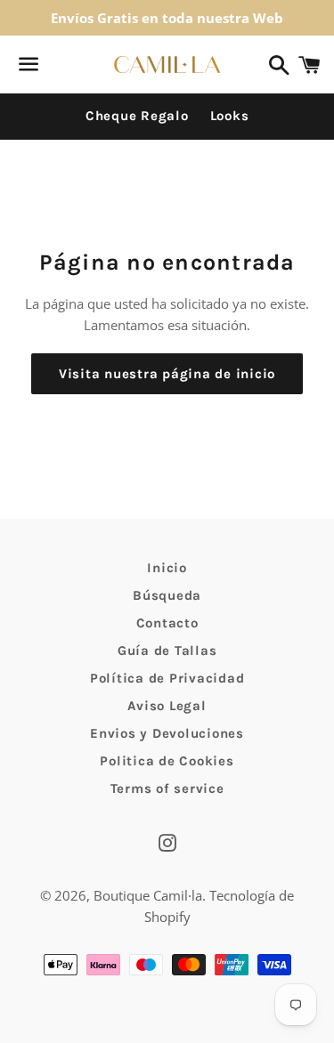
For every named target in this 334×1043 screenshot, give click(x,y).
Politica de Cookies (166, 761)
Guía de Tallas (167, 651)
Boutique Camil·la (148, 895)
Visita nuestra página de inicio (167, 374)
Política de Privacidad (167, 678)
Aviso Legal (166, 706)
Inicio (167, 568)
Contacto (167, 623)
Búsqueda (167, 595)
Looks (229, 116)
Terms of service (167, 788)
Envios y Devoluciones (167, 733)
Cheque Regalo (137, 116)
